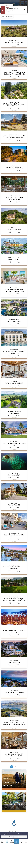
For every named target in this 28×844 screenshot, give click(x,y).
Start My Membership (14, 836)
